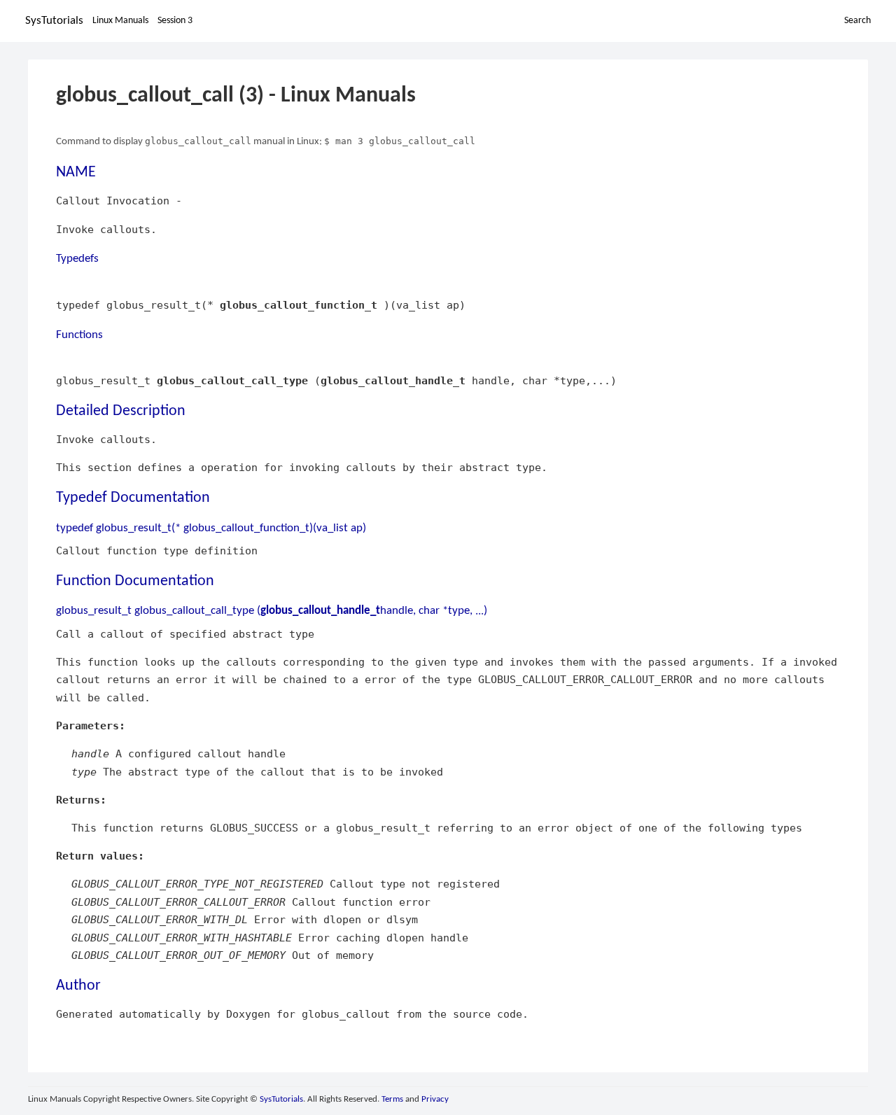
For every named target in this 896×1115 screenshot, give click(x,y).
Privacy (435, 1099)
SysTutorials (54, 21)
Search (857, 20)
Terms (392, 1099)
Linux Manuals (120, 20)
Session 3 (175, 20)
